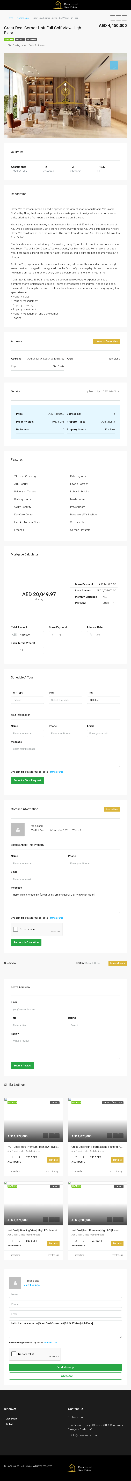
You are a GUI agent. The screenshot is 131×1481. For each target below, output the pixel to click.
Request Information (26, 942)
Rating (72, 1017)
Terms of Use (55, 771)
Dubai (9, 1424)
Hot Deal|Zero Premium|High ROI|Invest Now (98, 1230)
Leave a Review (117, 963)
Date (51, 692)
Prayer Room (77, 506)
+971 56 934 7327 (58, 830)
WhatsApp (78, 830)
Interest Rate (95, 627)
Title (13, 1017)
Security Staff (78, 522)
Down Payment (58, 627)
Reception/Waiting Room (84, 514)
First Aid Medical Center (28, 522)
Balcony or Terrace (25, 491)
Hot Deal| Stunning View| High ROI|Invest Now (35, 1230)
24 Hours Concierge (25, 476)
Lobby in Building (80, 491)
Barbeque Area (23, 499)
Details (53, 1159)
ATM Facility (21, 483)
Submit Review (22, 1065)
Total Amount (19, 627)
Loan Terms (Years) (23, 643)
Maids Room (77, 499)
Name (14, 726)
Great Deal (31, 39)
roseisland (15, 1171)
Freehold (19, 529)
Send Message (66, 1367)
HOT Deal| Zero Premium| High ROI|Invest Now (36, 1146)
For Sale (20, 39)
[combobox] (27, 700)
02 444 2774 (36, 830)
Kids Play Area (78, 476)
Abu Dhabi (11, 1418)
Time (90, 692)
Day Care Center (23, 514)
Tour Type (17, 692)
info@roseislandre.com (84, 1435)
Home (10, 18)
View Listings (112, 809)
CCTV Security (22, 506)
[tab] (114, 65)
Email (90, 726)
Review (15, 1033)
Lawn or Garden (79, 483)
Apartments (23, 18)
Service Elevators (80, 529)
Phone (53, 726)
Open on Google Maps (107, 341)
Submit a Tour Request (27, 780)
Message (16, 741)
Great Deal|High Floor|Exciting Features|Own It (99, 1146)
